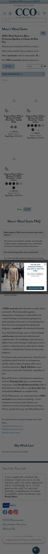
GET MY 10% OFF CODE (35, 288)
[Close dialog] (45, 264)
